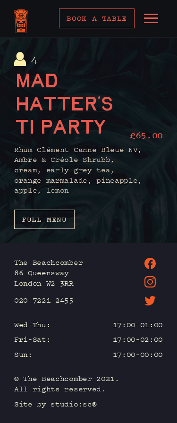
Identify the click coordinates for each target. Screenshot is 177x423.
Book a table (97, 18)
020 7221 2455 (44, 300)
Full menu (44, 219)
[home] (21, 21)
